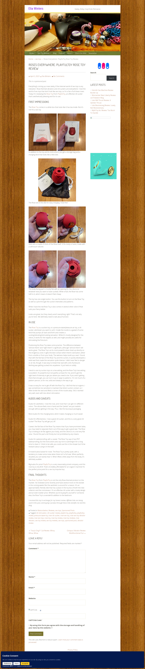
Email (32, 587)
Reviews (51, 510)
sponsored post (71, 520)
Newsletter (93, 53)
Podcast (62, 53)
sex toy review (40, 520)
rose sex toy (64, 515)
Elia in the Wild (80, 53)
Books (31, 53)
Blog (54, 53)
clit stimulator (41, 513)
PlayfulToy (61, 94)
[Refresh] (41, 610)
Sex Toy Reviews (44, 53)
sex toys (58, 510)
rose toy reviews (69, 518)
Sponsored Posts (68, 510)
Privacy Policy (73, 650)
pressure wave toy (41, 515)
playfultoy (72, 513)
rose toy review (56, 518)
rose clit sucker (54, 515)
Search (111, 78)
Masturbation (43, 510)
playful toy (64, 513)
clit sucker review (53, 513)
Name (32, 577)
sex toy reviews (52, 520)
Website (32, 598)
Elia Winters (35, 8)
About (69, 53)
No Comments (58, 76)
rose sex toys (39, 518)
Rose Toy (50, 94)
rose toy (48, 518)
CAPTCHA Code (35, 620)
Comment (34, 548)
